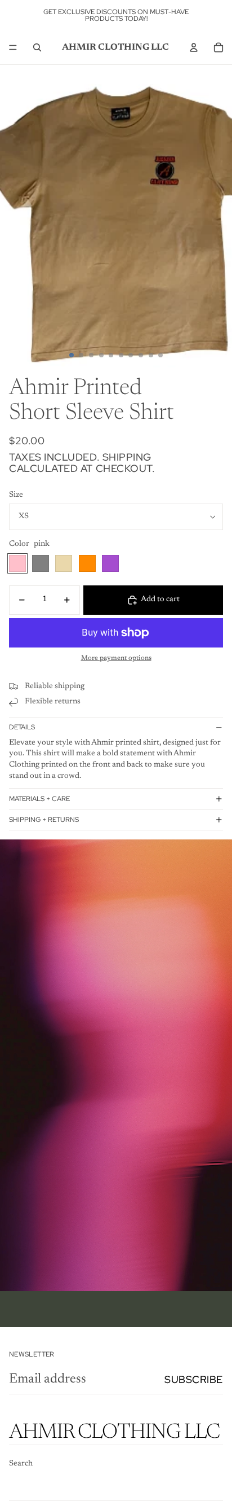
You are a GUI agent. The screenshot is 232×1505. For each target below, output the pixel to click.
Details (22, 727)
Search (21, 1464)
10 (160, 355)
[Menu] (13, 47)
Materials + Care (39, 798)
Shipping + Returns (44, 819)
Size (16, 495)
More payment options (116, 658)
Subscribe (193, 1379)
